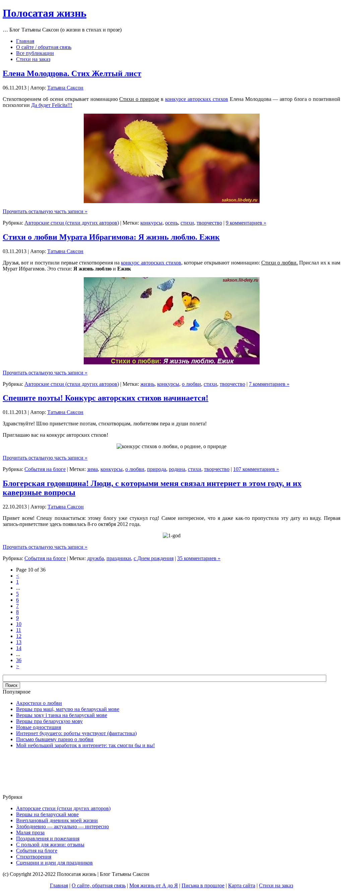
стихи (187, 223)
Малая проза (30, 832)
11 (18, 630)
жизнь (147, 384)
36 (18, 660)
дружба (95, 558)
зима (92, 469)
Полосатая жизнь (44, 13)
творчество (209, 223)
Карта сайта (241, 885)
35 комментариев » (198, 558)
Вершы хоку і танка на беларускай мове (61, 715)
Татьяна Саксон (65, 88)
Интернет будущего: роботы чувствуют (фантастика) (76, 733)
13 (18, 642)
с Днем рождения (154, 558)
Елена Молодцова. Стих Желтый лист (72, 73)
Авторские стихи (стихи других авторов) (71, 223)
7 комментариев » (269, 384)
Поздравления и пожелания (47, 838)
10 (18, 624)
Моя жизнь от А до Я (153, 885)
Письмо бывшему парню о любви (54, 739)
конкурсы (151, 223)
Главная (59, 885)
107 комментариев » (256, 469)
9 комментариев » (246, 223)
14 (18, 648)
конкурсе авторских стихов (196, 99)
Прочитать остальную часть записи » (45, 211)
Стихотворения (33, 856)
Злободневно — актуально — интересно (62, 826)
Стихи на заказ (276, 885)
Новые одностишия (38, 727)
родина (177, 469)
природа (156, 469)
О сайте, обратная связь (99, 885)
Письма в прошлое (203, 885)
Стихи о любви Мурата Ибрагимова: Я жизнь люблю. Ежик (111, 237)
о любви (191, 384)
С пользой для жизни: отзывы (50, 844)
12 (18, 636)
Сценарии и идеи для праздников (54, 863)
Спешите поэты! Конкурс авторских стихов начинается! (105, 398)
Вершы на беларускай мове (47, 814)
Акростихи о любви (39, 703)
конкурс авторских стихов (151, 262)
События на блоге (45, 469)
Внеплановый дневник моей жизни (57, 820)
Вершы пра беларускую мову (49, 721)
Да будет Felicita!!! (51, 105)
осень (171, 223)
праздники (119, 558)
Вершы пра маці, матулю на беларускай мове (67, 709)
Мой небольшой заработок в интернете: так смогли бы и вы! (85, 745)
